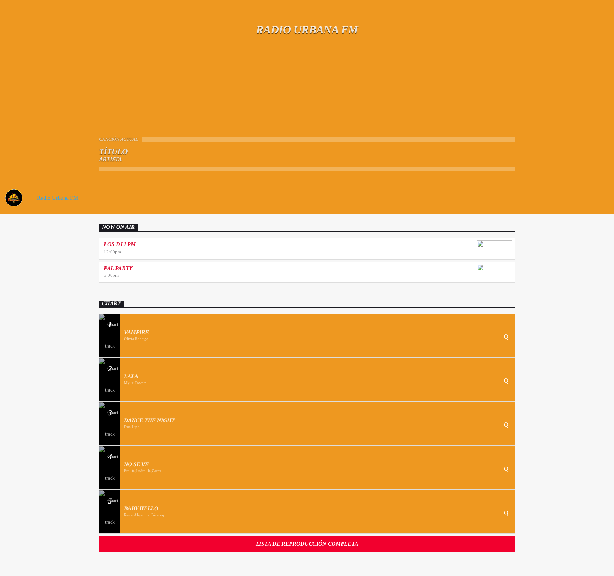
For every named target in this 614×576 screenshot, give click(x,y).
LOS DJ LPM (120, 244)
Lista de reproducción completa (307, 544)
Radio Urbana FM (57, 198)
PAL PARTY (118, 268)
